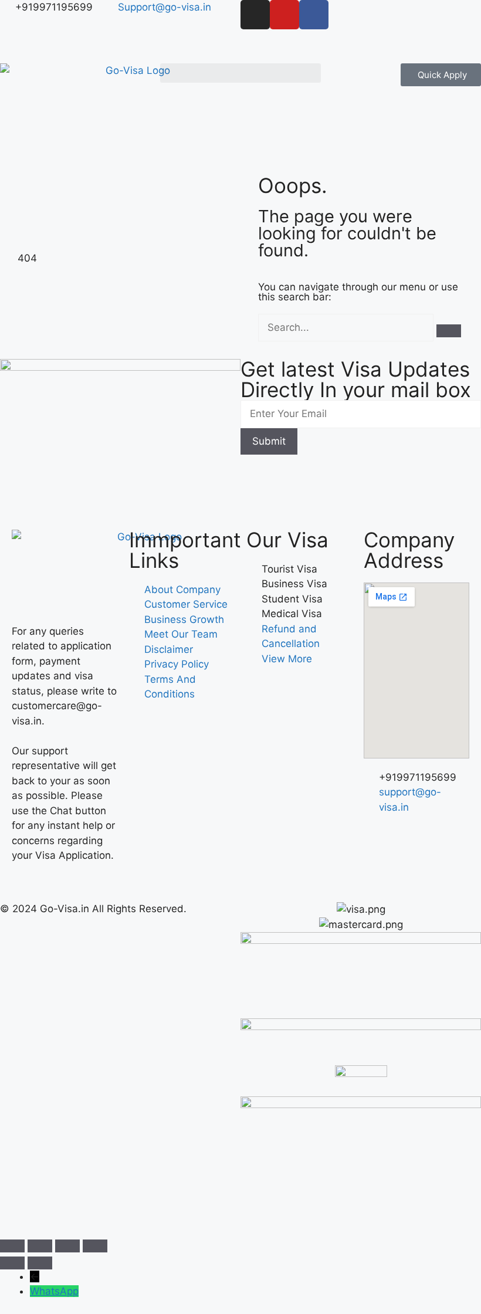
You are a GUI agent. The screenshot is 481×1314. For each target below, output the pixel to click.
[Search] (448, 330)
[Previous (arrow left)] (12, 1263)
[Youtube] (284, 14)
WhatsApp (54, 1291)
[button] (240, 73)
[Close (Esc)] (95, 1246)
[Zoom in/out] (12, 1246)
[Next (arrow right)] (40, 1263)
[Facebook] (313, 14)
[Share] (67, 1246)
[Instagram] (255, 14)
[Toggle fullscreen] (40, 1246)
